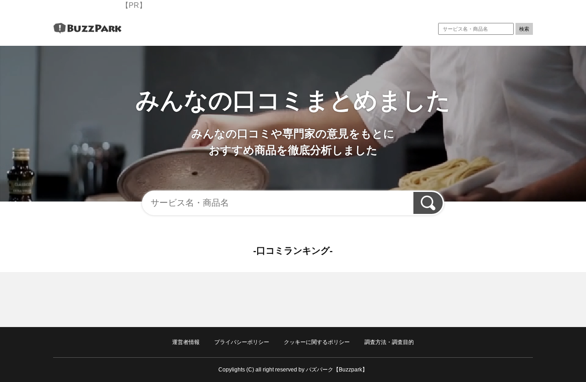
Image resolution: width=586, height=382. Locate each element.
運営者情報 (186, 342)
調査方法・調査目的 (389, 342)
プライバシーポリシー (241, 342)
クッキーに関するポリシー (317, 342)
